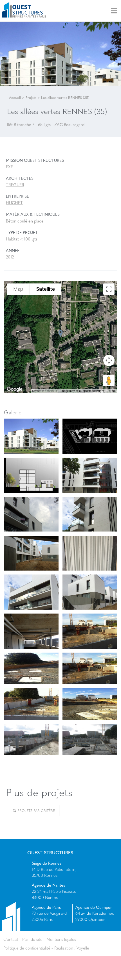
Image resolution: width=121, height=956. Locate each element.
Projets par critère (35, 810)
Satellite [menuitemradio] (45, 289)
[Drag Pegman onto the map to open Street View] (109, 380)
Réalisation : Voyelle (71, 948)
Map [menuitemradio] (18, 289)
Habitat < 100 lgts (21, 239)
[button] (60, 333)
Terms (111, 390)
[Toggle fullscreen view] (109, 289)
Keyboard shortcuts (44, 390)
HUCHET (14, 202)
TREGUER (15, 184)
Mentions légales (61, 939)
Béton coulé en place (25, 221)
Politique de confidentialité (26, 948)
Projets (31, 97)
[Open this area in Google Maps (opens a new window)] (14, 389)
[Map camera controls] (109, 360)
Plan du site (32, 939)
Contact (10, 939)
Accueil (15, 97)
